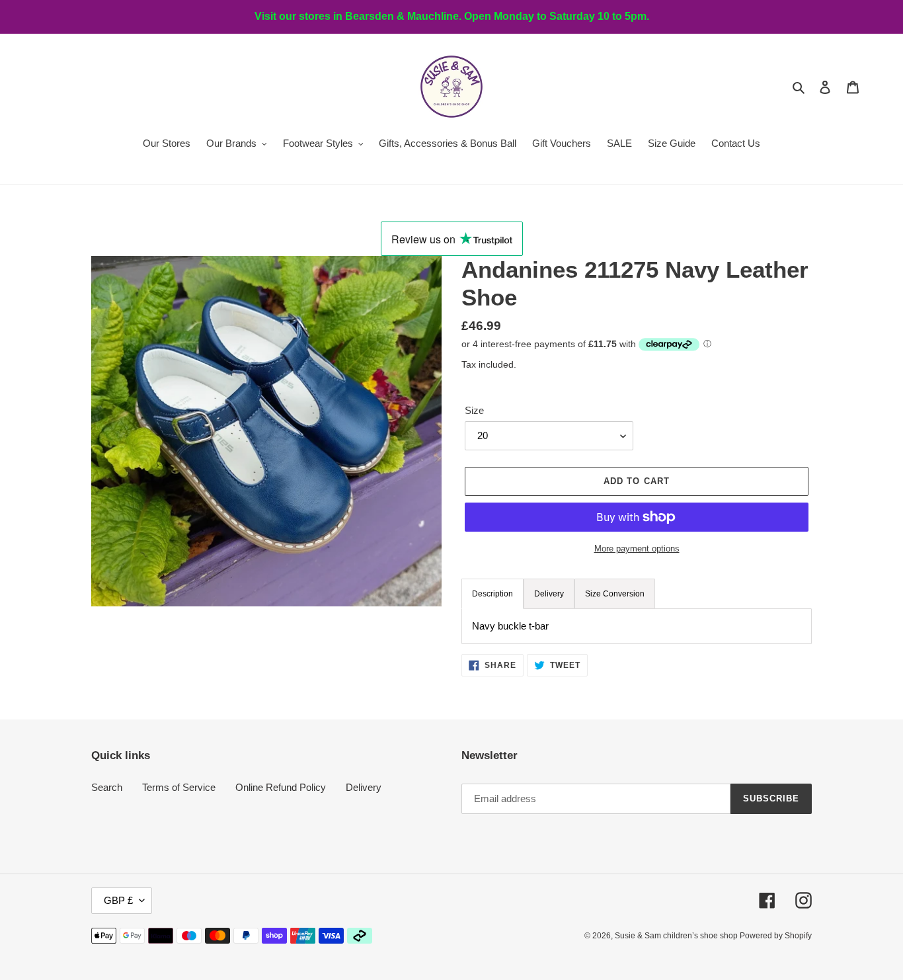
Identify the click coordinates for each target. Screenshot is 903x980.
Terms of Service (179, 787)
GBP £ (118, 900)
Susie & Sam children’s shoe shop (677, 935)
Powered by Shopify (776, 935)
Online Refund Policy (280, 787)
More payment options (637, 548)
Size (474, 410)
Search (106, 787)
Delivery (363, 787)
